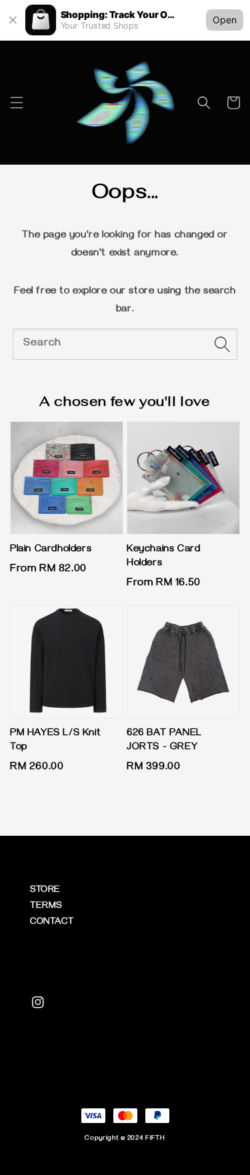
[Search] (222, 344)
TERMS (46, 906)
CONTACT (51, 922)
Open (225, 19)
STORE (45, 890)
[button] (16, 102)
